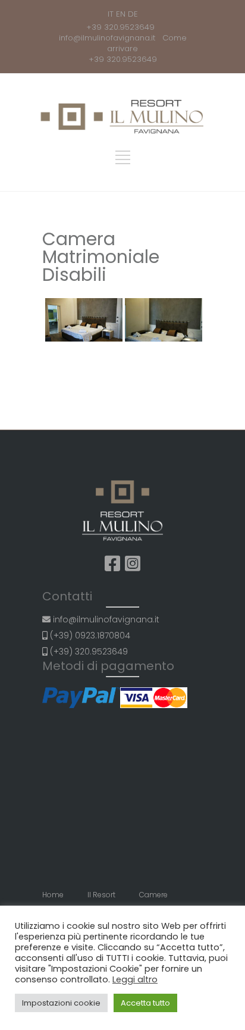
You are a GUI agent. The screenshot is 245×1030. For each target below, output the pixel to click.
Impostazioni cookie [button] (61, 1003)
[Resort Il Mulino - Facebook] (112, 564)
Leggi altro (135, 979)
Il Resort (101, 895)
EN (120, 14)
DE (133, 14)
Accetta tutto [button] (145, 1003)
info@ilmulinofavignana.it (109, 37)
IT (111, 14)
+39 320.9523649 (122, 27)
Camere (153, 895)
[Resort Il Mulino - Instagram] (132, 564)
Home (53, 895)
